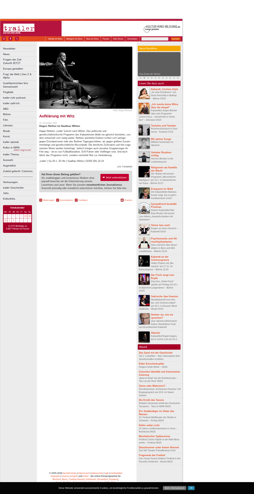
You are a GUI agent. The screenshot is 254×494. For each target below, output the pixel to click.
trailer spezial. (11, 141)
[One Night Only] (140, 78)
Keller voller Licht (149, 425)
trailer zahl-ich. (11, 103)
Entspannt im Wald (162, 188)
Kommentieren (66, 200)
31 (5, 220)
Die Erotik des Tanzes (151, 400)
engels (74, 476)
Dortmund (91, 479)
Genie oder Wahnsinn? (152, 385)
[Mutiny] (152, 78)
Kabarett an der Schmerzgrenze (160, 258)
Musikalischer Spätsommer (154, 436)
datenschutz (97, 473)
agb (107, 473)
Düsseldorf (102, 479)
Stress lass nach (160, 225)
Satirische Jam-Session (164, 296)
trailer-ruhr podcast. (14, 97)
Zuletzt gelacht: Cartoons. (18, 171)
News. (6, 54)
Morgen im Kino (74, 39)
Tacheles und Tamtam (163, 125)
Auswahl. (8, 159)
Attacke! (155, 332)
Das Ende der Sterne (149, 74)
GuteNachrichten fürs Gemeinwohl (15, 85)
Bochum (57, 479)
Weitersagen (48, 200)
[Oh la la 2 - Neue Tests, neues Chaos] (148, 78)
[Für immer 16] (174, 78)
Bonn (64, 479)
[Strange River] (170, 78)
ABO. (6, 108)
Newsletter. (9, 48)
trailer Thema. (11, 154)
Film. (6, 119)
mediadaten (116, 473)
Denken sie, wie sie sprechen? (162, 316)
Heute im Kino (55, 39)
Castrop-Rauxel (77, 479)
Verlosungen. (10, 182)
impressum (83, 473)
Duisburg (113, 479)
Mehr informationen (174, 488)
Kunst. (6, 136)
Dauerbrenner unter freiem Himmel (159, 447)
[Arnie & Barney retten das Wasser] (178, 78)
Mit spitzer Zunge (161, 139)
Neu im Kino (92, 39)
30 (29, 216)
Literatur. (8, 125)
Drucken (128, 200)
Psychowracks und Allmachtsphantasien (164, 240)
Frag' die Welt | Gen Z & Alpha (17, 76)
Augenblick (9, 165)
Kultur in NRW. (11, 147)
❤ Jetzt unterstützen (115, 177)
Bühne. (7, 114)
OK (191, 488)
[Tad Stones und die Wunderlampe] (155, 78)
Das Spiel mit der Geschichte (155, 352)
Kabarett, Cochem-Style (164, 89)
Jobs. (6, 193)
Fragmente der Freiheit (152, 455)
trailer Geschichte (13, 187)
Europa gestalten (13, 68)
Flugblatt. (8, 92)
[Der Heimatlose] (163, 78)
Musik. (7, 130)
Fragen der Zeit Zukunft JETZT (20, 61)
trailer (86, 476)
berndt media (69, 473)
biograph (55, 476)
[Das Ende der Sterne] (144, 78)
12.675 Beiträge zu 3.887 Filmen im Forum (17, 227)
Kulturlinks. (9, 198)
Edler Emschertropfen (151, 363)
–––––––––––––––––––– (18, 176)
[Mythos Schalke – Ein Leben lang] (159, 78)
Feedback (83, 200)
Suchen (176, 39)
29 (25, 216)
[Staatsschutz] (166, 78)
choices (65, 476)
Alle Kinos (118, 39)
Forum (106, 39)
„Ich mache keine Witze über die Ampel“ (164, 106)
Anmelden (132, 39)
